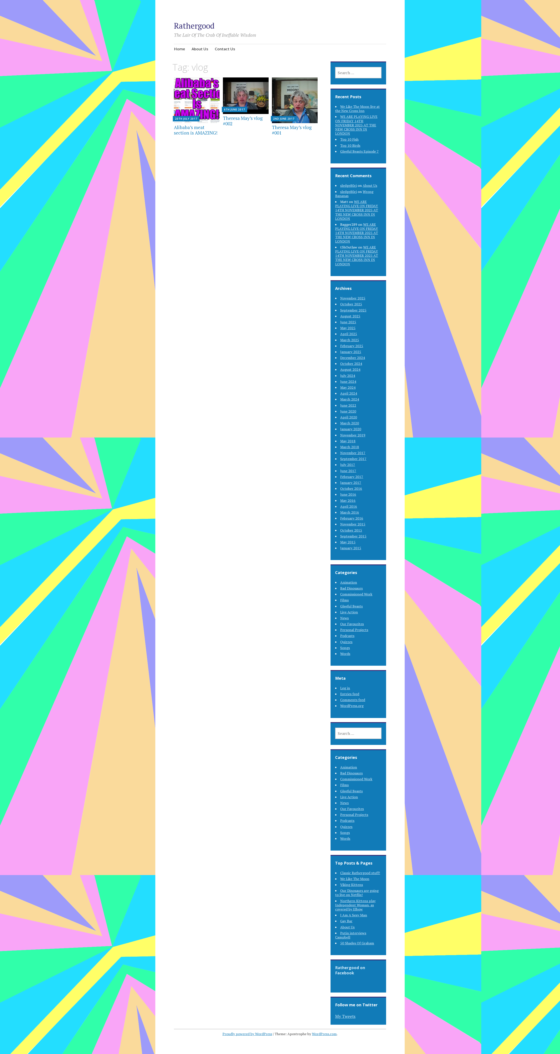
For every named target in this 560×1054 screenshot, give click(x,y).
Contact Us (225, 48)
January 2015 (350, 548)
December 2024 (352, 357)
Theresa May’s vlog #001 (292, 130)
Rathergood (194, 26)
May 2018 (347, 441)
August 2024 (350, 369)
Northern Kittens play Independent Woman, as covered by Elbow (355, 905)
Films (344, 600)
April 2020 (348, 417)
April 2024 (348, 393)
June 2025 (348, 322)
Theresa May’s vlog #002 (243, 121)
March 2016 (349, 512)
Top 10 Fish (349, 139)
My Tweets (345, 1016)
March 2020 (349, 423)
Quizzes (346, 641)
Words (345, 653)
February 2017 (351, 476)
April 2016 (348, 506)
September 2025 (353, 310)
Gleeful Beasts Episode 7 (359, 151)
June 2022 (348, 405)
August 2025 (350, 316)
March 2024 (349, 399)
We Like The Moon (354, 878)
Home (179, 48)
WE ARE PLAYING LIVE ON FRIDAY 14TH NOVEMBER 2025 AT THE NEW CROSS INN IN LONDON (356, 125)
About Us (200, 48)
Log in (345, 688)
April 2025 (348, 333)
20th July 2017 (186, 119)
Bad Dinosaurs (351, 588)
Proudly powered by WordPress (247, 1033)
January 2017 (350, 482)
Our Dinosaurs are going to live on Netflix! (357, 892)
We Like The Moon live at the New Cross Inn (357, 108)
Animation (348, 582)
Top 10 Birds (350, 145)
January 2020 (350, 429)
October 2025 (351, 304)
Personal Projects (354, 629)
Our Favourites (352, 624)
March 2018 (349, 447)
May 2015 (347, 542)
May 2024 (347, 387)
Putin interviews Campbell (350, 935)
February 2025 (351, 345)
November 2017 (352, 452)
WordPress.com (324, 1033)
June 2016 (348, 494)
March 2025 (349, 340)
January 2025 (350, 351)
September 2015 (353, 536)
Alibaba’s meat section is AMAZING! (195, 130)
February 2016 (351, 518)
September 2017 (353, 458)
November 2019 (352, 435)
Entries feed (349, 694)
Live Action (349, 612)
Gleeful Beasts (351, 606)
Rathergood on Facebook (350, 970)
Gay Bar (346, 921)
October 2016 (351, 488)
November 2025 (352, 298)
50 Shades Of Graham (357, 943)
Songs (345, 647)
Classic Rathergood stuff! (360, 872)
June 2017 (348, 470)
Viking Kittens (351, 884)
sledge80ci (348, 185)
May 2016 (347, 500)
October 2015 (351, 530)
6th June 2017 (234, 109)
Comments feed (352, 699)
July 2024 (347, 375)
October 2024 (351, 363)
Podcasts (347, 635)
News (344, 618)
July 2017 (347, 464)
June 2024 (348, 381)
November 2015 (352, 524)
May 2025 (347, 328)
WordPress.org (352, 705)
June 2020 (348, 411)
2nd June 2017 (283, 119)
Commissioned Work (356, 594)
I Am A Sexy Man (353, 915)
